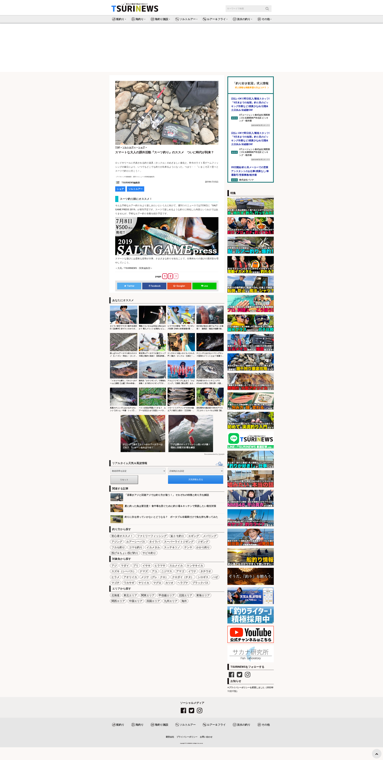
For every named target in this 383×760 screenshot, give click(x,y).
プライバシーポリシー (187, 737)
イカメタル (153, 547)
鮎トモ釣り (177, 535)
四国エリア (153, 601)
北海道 (115, 595)
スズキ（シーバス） (123, 571)
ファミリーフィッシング (152, 535)
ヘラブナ (182, 582)
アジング (116, 541)
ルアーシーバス (135, 541)
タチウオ (205, 571)
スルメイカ (176, 565)
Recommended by (211, 454)
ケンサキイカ (195, 565)
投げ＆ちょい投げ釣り (124, 553)
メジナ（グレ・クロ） (154, 577)
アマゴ (180, 571)
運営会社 (170, 737)
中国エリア (135, 601)
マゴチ (115, 582)
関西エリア (118, 601)
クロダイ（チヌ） (183, 577)
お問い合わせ (206, 737)
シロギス (203, 577)
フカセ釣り (118, 547)
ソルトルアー (135, 189)
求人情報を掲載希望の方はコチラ (250, 87)
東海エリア (203, 595)
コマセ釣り (135, 547)
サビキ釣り (149, 553)
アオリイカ (130, 577)
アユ (154, 571)
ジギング (203, 541)
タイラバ (154, 541)
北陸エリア (185, 595)
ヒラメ (115, 577)
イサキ (146, 565)
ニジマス (166, 571)
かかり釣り (203, 547)
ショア (120, 189)
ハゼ (215, 577)
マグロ (157, 582)
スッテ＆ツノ (172, 547)
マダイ (125, 565)
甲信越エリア (167, 595)
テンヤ (188, 547)
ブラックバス (200, 582)
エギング (193, 535)
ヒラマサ (160, 565)
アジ (114, 565)
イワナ (192, 571)
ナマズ (144, 571)
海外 (184, 601)
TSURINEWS (189, 743)
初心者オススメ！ (122, 535)
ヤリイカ (143, 582)
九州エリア (170, 601)
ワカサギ (129, 582)
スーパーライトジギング (179, 541)
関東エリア (148, 595)
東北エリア (130, 595)
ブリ (135, 565)
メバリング (209, 535)
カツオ (169, 582)
